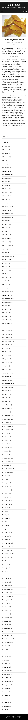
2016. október (5, 550)
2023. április (5, 274)
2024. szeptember (7, 213)
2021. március (5, 362)
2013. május (5, 695)
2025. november (6, 167)
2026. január (5, 160)
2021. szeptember (6, 341)
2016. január (5, 582)
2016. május (5, 568)
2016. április (5, 571)
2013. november (6, 674)
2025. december (6, 164)
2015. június (5, 607)
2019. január (5, 454)
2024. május (5, 228)
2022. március (5, 320)
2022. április (5, 316)
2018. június (5, 479)
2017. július (5, 518)
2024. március (5, 235)
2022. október (5, 295)
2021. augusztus (6, 344)
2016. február (5, 578)
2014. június (5, 649)
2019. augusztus (6, 429)
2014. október (5, 635)
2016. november (6, 546)
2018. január (5, 497)
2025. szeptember (7, 174)
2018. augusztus (6, 472)
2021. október (5, 337)
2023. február (5, 281)
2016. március (5, 575)
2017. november (6, 504)
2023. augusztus (6, 259)
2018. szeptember (7, 468)
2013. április (5, 699)
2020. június (5, 394)
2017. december (6, 500)
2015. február (5, 621)
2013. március (5, 702)
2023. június (5, 267)
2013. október (5, 678)
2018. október (5, 465)
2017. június (5, 522)
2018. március (5, 490)
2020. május (5, 398)
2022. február (5, 323)
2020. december (6, 373)
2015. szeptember (7, 596)
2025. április (5, 189)
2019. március (5, 447)
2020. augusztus (6, 387)
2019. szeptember (7, 426)
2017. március (5, 532)
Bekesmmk (14, 4)
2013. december (6, 670)
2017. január (5, 539)
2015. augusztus (6, 600)
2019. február (5, 451)
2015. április (5, 614)
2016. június (5, 564)
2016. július (5, 561)
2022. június (5, 309)
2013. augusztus (6, 685)
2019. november (6, 419)
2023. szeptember (7, 256)
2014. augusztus (6, 642)
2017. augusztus (6, 515)
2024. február (5, 238)
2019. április (5, 444)
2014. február (5, 663)
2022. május (5, 313)
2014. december (6, 628)
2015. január (5, 624)
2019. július (5, 433)
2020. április (5, 401)
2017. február (5, 536)
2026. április (5, 153)
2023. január (5, 284)
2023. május (5, 270)
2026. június (5, 150)
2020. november (6, 376)
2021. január (5, 369)
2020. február (5, 408)
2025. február (5, 196)
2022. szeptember (7, 298)
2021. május (5, 355)
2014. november (6, 631)
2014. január (5, 667)
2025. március (5, 192)
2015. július (5, 603)
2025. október (5, 171)
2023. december (6, 245)
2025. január (5, 199)
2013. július (5, 688)
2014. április (5, 656)
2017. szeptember (6, 511)
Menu (25, 11)
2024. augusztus (6, 217)
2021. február (5, 366)
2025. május (5, 185)
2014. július (5, 646)
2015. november (6, 589)
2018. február (5, 493)
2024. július (5, 220)
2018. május (5, 483)
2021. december (6, 330)
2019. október (5, 422)
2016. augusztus (6, 557)
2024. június (5, 224)
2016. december (6, 543)
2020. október (5, 380)
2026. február (5, 157)
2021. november (6, 334)
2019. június (5, 437)
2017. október (5, 507)
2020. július (5, 391)
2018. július (5, 476)
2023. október (5, 252)
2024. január (5, 242)
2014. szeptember (7, 638)
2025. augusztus (6, 178)
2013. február (5, 706)
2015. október (5, 593)
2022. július (5, 305)
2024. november (6, 206)
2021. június (5, 352)
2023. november (6, 249)
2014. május (5, 653)
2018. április (5, 486)
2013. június (5, 692)
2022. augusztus (6, 302)
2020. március (5, 405)
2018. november (6, 461)
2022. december (6, 288)
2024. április (5, 231)
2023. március (5, 277)
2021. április (5, 359)
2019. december (6, 415)
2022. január (5, 327)
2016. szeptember (6, 553)
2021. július (5, 348)
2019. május (5, 440)
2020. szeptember (7, 383)
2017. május (5, 525)
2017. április (5, 529)
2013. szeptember (7, 681)
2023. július (5, 263)
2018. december (6, 458)
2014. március (5, 660)
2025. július (5, 181)
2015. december (6, 585)
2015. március (5, 617)
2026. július (5, 146)
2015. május (5, 610)
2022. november (6, 291)
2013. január (5, 709)
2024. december (6, 203)
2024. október (5, 210)
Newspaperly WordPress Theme (14, 717)
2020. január (5, 412)
